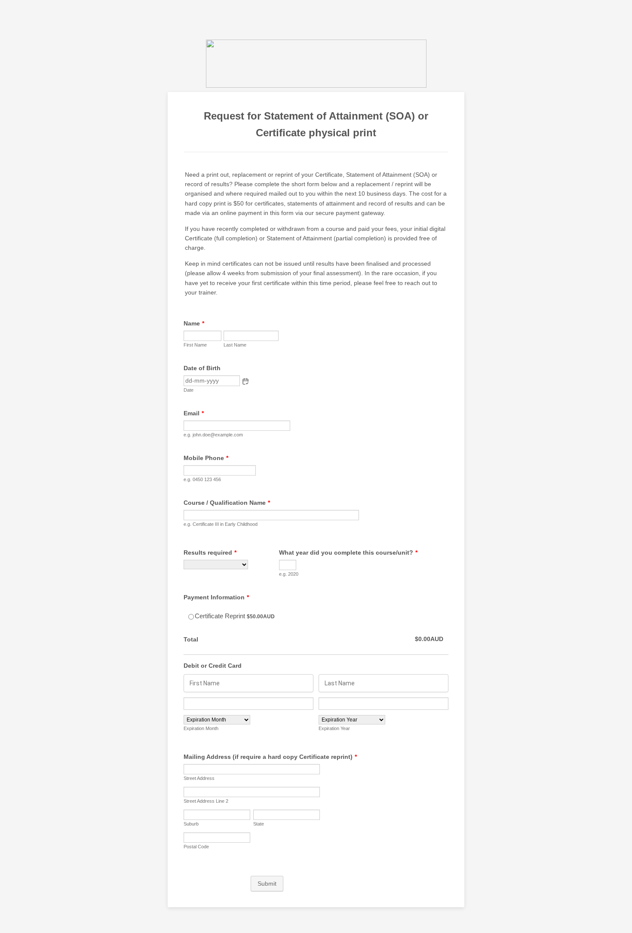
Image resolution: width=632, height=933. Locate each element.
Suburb (191, 823)
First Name (195, 344)
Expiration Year (334, 728)
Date (188, 390)
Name (194, 323)
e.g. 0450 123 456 (202, 479)
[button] (245, 381)
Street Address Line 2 (206, 801)
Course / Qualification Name (227, 502)
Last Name (235, 344)
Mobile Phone (206, 457)
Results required (210, 552)
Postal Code (196, 846)
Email (194, 413)
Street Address (199, 778)
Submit (267, 883)
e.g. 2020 (288, 574)
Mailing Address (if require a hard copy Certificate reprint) (270, 756)
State (258, 823)
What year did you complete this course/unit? (348, 552)
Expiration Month (201, 728)
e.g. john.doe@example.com (213, 434)
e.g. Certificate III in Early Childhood (221, 524)
